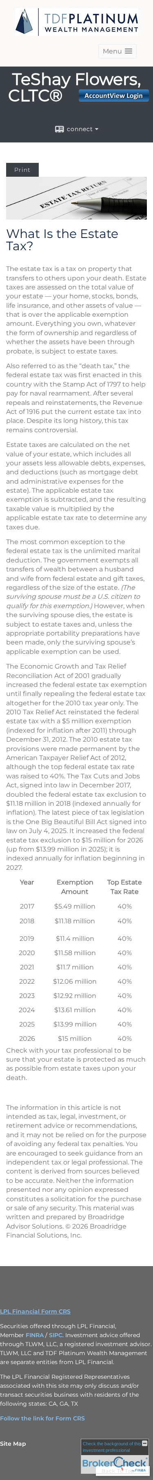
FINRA (35, 1335)
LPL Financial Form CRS (35, 1311)
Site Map (13, 1443)
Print (22, 169)
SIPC (55, 1335)
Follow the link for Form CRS (42, 1418)
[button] (117, 51)
